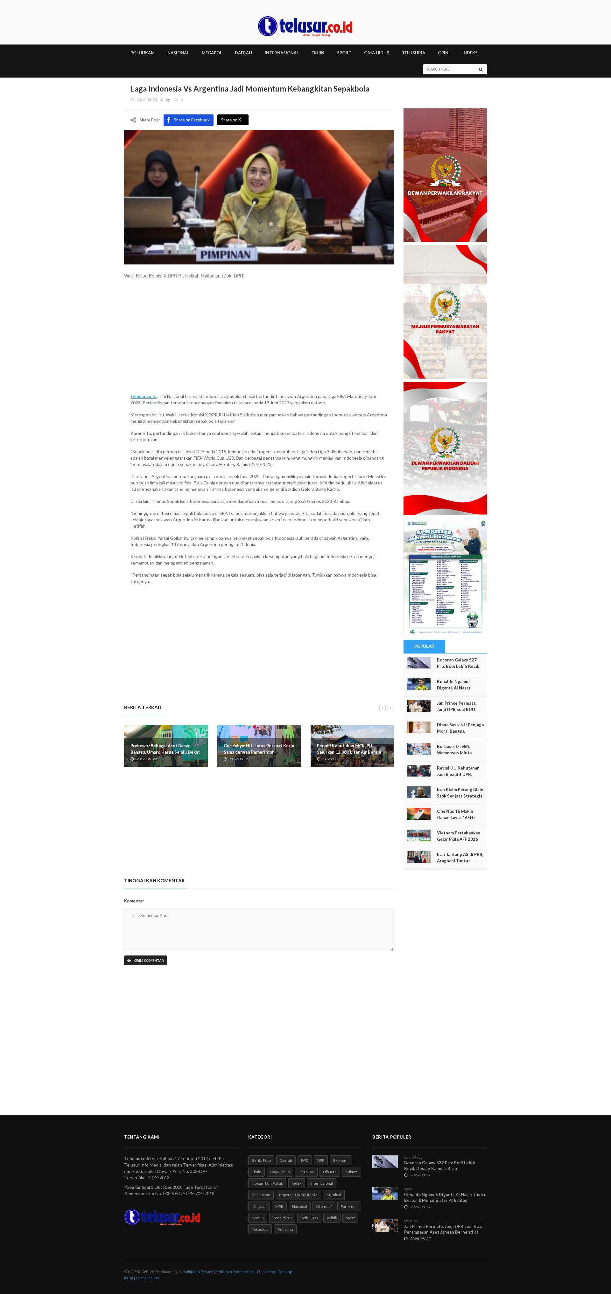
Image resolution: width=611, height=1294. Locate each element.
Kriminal (334, 1194)
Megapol (259, 1206)
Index (296, 1183)
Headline (306, 1171)
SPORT (344, 52)
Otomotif (324, 1206)
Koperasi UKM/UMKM (298, 1194)
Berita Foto (261, 1160)
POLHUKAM (142, 52)
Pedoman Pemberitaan (235, 1271)
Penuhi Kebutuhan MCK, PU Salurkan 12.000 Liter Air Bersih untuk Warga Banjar (274, 752)
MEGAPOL (212, 52)
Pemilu (258, 1217)
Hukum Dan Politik (267, 1183)
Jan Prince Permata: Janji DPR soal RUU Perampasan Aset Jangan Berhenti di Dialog (443, 1232)
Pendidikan (282, 1217)
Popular (424, 646)
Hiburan (330, 1171)
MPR (279, 1206)
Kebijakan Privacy (198, 1271)
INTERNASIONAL (282, 52)
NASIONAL (178, 52)
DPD (304, 1160)
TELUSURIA (413, 52)
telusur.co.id (143, 396)
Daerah (286, 1160)
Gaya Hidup (280, 1171)
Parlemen (349, 1206)
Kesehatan (261, 1194)
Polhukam (309, 1217)
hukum (352, 1171)
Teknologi (260, 1229)
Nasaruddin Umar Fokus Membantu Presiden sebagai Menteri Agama (370, 749)
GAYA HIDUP (376, 52)
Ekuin (256, 1171)
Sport (350, 1217)
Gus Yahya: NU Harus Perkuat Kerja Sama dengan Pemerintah (184, 749)
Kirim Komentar (148, 960)
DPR (320, 1160)
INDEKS (470, 52)
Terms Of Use (147, 1278)
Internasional (321, 1183)
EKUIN (318, 52)
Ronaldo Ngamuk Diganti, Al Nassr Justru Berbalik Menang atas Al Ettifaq (445, 1197)
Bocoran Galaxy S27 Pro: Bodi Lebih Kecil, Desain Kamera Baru (458, 666)
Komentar (134, 900)
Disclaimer (266, 1271)
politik (332, 1217)
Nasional (299, 1206)
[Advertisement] (259, 339)
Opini (444, 52)
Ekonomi (340, 1160)
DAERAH (243, 52)
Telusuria (285, 1229)
